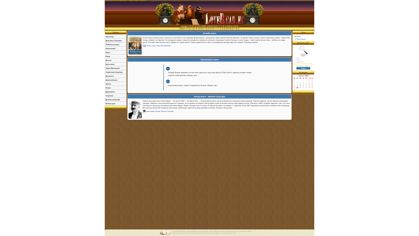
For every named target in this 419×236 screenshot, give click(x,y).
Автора (298, 60)
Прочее (108, 84)
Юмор (108, 56)
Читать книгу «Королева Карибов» (159, 46)
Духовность (110, 76)
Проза (108, 52)
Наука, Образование (113, 68)
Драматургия (110, 92)
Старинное (109, 96)
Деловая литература (113, 100)
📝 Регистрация (300, 39)
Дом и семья (110, 64)
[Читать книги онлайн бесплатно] (209, 24)
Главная (116, 32)
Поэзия (108, 88)
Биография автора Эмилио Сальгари (160, 111)
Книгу (298, 58)
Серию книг (299, 62)
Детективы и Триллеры (114, 41)
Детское (108, 60)
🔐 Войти (297, 36)
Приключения (111, 48)
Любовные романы (112, 44)
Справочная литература (114, 72)
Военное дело (110, 103)
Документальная (112, 80)
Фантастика (110, 37)
